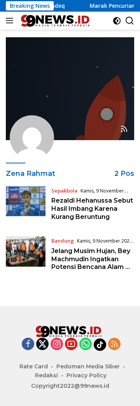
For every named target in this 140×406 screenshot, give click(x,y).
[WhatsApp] (85, 344)
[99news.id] (55, 20)
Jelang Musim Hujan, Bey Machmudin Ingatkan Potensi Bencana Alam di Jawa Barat (91, 263)
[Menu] (11, 20)
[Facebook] (28, 344)
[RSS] (114, 344)
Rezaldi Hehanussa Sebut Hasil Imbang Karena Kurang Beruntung (92, 208)
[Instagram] (57, 344)
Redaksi (46, 375)
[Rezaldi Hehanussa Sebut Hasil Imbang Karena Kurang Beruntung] (26, 205)
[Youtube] (71, 344)
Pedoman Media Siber (88, 366)
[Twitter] (42, 344)
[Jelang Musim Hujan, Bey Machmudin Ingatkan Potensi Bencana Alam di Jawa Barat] (26, 255)
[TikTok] (100, 344)
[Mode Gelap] (116, 20)
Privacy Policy (86, 375)
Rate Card (33, 366)
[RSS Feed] (124, 129)
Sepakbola (64, 190)
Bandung (62, 240)
